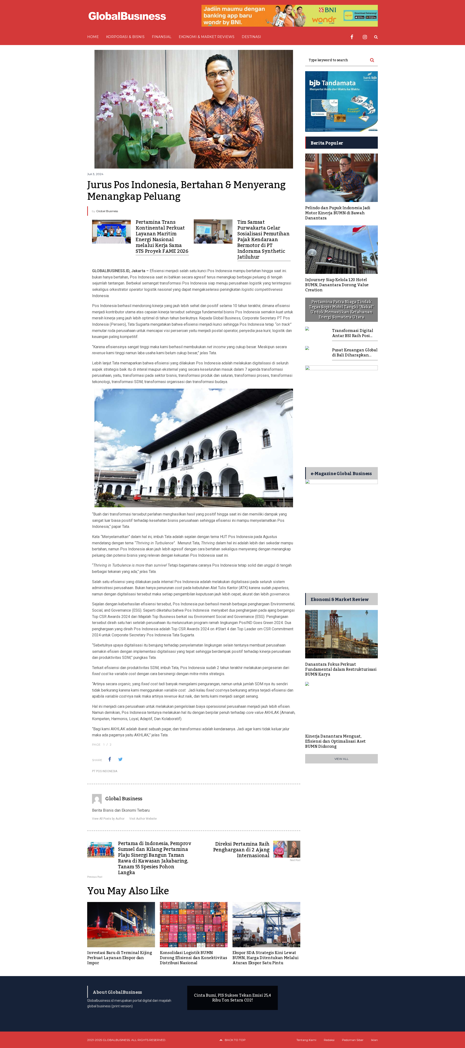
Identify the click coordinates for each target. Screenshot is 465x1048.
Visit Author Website (143, 818)
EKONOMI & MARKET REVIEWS (206, 37)
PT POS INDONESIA (104, 771)
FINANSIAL (161, 37)
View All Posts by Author (108, 818)
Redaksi (329, 1040)
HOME (93, 37)
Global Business (107, 211)
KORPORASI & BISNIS (125, 37)
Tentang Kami (306, 1040)
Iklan (374, 1040)
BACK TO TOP (235, 1040)
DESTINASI (251, 37)
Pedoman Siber (353, 1040)
